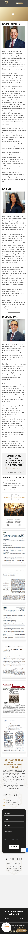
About (13, 919)
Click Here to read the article (14, 468)
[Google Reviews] (14, 931)
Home (7, 919)
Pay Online (19, 3)
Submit (14, 847)
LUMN (19, 928)
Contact (20, 919)
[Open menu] (24, 3)
